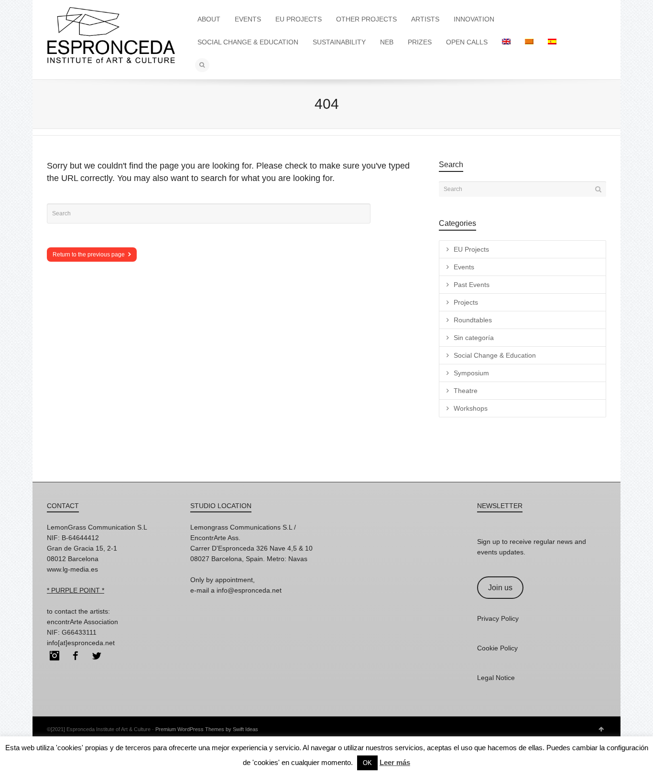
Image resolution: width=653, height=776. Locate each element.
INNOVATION (474, 19)
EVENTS (248, 19)
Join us (500, 588)
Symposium (471, 373)
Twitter (96, 655)
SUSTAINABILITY (339, 42)
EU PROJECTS (298, 19)
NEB (386, 42)
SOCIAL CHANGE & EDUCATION (247, 42)
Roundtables (473, 320)
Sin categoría (474, 337)
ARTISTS (425, 19)
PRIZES (420, 42)
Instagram (54, 655)
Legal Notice (496, 677)
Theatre (466, 390)
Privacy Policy (498, 618)
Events (464, 267)
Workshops (471, 408)
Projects (466, 302)
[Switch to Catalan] (529, 42)
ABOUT (208, 19)
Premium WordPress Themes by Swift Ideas (206, 729)
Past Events (472, 284)
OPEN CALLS (467, 42)
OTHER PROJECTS (366, 19)
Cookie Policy (497, 648)
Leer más (395, 762)
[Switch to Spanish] (552, 42)
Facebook (75, 655)
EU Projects (471, 249)
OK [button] (367, 762)
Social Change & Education (495, 355)
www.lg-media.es (72, 569)
